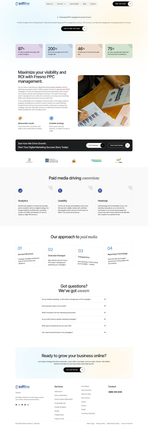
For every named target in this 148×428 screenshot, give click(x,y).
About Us (50, 4)
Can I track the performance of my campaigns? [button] (57, 332)
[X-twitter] (19, 405)
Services (60, 4)
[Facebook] (16, 405)
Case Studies (74, 4)
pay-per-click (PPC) (63, 89)
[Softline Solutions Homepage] (23, 4)
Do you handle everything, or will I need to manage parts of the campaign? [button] (66, 299)
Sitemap (36, 423)
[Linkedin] (25, 405)
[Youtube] (22, 405)
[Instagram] (28, 405)
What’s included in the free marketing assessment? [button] (59, 312)
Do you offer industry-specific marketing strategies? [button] (59, 319)
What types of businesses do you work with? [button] (57, 326)
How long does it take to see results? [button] (54, 306)
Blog (84, 4)
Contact (93, 4)
